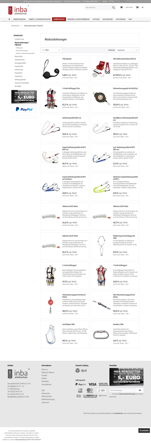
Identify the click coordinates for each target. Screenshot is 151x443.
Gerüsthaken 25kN (68, 324)
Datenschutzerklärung (21, 439)
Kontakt (44, 375)
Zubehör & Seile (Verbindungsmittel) (25, 53)
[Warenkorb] (137, 7)
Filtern (47, 50)
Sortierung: (111, 50)
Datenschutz (46, 393)
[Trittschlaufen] (50, 69)
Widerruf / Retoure (48, 372)
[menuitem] (104, 7)
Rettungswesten (20, 79)
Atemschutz (19, 56)
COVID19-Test (19, 39)
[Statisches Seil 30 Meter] (50, 246)
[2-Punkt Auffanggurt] (50, 275)
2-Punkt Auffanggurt (69, 265)
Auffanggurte (19, 48)
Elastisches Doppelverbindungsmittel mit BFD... (125, 178)
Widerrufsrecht (47, 396)
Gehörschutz (19, 70)
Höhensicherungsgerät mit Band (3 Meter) (74, 296)
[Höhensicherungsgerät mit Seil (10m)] (101, 98)
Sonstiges (18, 86)
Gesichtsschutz (20, 60)
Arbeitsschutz (18, 35)
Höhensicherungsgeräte (22, 50)
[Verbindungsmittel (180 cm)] (50, 128)
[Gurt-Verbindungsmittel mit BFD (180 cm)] (101, 157)
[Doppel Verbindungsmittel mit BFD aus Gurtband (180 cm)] (50, 187)
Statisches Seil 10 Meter (70, 206)
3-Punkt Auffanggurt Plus (71, 88)
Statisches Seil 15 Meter (120, 206)
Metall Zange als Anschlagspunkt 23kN (124, 237)
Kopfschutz (18, 76)
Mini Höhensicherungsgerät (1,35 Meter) (124, 296)
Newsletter (45, 381)
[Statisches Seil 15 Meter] (101, 216)
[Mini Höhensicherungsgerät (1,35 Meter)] (101, 305)
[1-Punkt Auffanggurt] (101, 275)
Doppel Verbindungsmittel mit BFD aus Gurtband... (74, 178)
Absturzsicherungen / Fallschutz (22, 43)
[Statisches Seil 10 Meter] (50, 216)
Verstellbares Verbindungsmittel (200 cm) (125, 119)
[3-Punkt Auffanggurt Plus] (50, 98)
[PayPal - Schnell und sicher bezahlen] (24, 109)
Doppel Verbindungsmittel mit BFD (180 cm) (74, 148)
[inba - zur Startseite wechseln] (18, 10)
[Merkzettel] (121, 7)
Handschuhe (19, 66)
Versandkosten (47, 384)
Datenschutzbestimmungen (127, 394)
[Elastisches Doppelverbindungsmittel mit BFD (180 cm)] (101, 187)
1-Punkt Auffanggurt (120, 265)
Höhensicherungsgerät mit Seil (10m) (125, 88)
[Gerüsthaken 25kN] (50, 334)
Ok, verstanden (144, 430)
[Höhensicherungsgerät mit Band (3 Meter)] (50, 305)
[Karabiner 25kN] (101, 334)
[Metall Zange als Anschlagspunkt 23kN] (101, 246)
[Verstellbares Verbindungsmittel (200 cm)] (101, 128)
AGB (43, 390)
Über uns (45, 369)
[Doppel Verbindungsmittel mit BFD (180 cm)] (50, 157)
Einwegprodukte (20, 63)
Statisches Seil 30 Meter (70, 236)
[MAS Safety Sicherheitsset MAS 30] (101, 69)
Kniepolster (18, 73)
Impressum (45, 402)
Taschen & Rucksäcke (22, 83)
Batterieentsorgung (48, 399)
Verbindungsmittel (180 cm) (71, 118)
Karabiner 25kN (118, 324)
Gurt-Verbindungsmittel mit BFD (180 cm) (124, 148)
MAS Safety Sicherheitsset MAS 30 (124, 59)
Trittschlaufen (67, 59)
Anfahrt (44, 378)
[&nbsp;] (58, 387)
